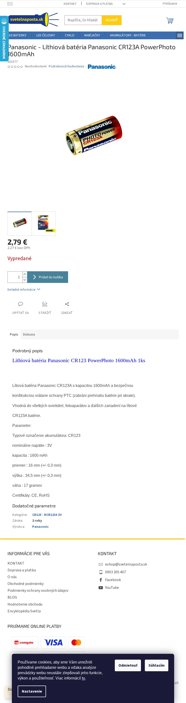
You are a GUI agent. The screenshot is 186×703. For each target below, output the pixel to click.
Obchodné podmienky (26, 583)
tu (83, 678)
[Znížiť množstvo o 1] (24, 280)
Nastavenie (32, 691)
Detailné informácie (22, 289)
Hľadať (112, 20)
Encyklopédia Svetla (24, 611)
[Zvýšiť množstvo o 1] (24, 274)
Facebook (113, 580)
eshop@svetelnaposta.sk (126, 564)
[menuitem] (17, 35)
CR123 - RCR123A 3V (47, 514)
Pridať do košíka (51, 277)
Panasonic (40, 526)
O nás (12, 577)
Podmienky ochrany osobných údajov (38, 590)
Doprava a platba (99, 4)
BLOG (12, 597)
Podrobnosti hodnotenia (66, 66)
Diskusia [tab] (29, 334)
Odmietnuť (127, 665)
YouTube (112, 587)
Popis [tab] (14, 334)
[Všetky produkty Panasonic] (102, 66)
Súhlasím (156, 665)
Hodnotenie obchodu (25, 604)
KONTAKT (70, 4)
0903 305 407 (115, 572)
